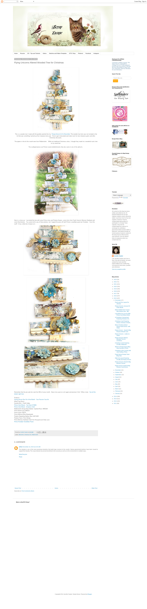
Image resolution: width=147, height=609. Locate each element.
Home (16, 53)
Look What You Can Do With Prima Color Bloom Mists (122, 314)
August (117, 377)
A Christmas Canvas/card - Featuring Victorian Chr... (122, 318)
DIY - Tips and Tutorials (33, 53)
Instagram (96, 53)
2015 (115, 298)
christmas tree (27, 434)
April (116, 386)
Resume (22, 53)
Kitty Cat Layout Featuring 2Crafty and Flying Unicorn (123, 358)
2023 (115, 279)
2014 (115, 396)
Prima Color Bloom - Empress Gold (24, 407)
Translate (125, 197)
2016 (115, 296)
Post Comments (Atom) (28, 491)
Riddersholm (35, 434)
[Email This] (38, 432)
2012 (115, 401)
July (116, 379)
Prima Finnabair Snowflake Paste (24, 421)
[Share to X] (41, 432)
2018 (115, 291)
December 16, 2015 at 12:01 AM (31, 447)
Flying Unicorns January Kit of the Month (122, 306)
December (118, 300)
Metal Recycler (23, 454)
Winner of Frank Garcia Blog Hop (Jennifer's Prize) (122, 347)
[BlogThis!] (40, 432)
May (116, 384)
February (117, 391)
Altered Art (21, 434)
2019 (115, 289)
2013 (115, 398)
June (116, 382)
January (117, 393)
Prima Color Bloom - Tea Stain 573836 (25, 405)
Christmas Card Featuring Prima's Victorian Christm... (123, 321)
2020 (115, 286)
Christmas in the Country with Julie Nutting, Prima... (123, 351)
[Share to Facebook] (43, 432)
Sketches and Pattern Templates (58, 53)
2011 (115, 403)
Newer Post (18, 488)
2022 (115, 282)
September (118, 374)
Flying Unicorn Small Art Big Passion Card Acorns (122, 366)
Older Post (94, 488)
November (118, 370)
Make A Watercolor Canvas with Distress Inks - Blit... (122, 310)
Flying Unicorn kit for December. (61, 134)
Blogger (90, 594)
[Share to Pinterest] (45, 432)
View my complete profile (119, 269)
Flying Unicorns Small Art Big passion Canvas (123, 362)
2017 (115, 293)
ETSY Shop (72, 53)
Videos (44, 53)
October (117, 372)
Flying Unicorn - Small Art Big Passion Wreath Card (123, 330)
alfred (20, 447)
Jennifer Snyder (118, 256)
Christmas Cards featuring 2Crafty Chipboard (122, 343)
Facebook (88, 53)
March (117, 389)
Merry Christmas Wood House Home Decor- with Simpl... (122, 326)
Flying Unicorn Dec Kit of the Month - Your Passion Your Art (31, 399)
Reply (20, 457)
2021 (115, 284)
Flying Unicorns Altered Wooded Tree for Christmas (121, 339)
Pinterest (80, 53)
